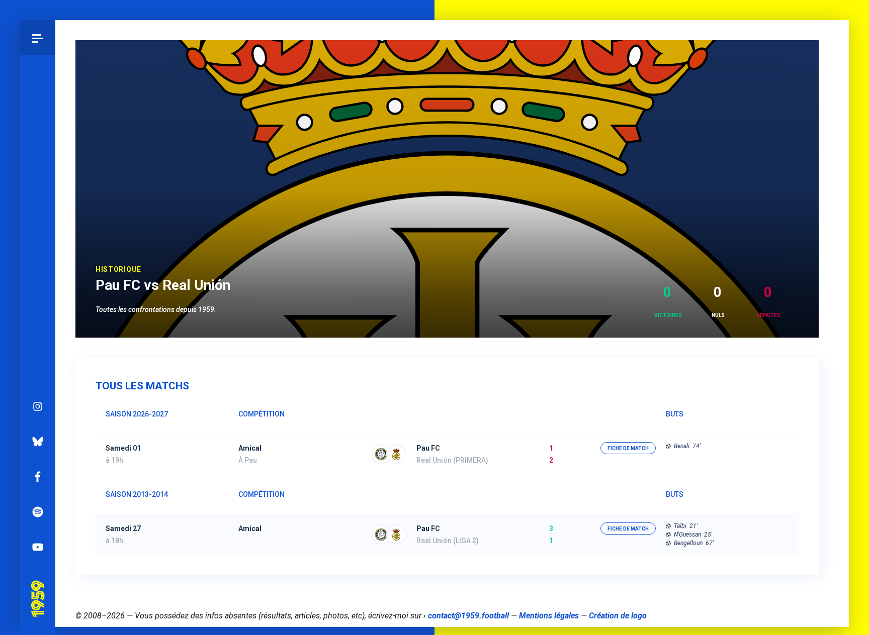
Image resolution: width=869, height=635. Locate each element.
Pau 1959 (37, 584)
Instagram (37, 406)
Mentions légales (549, 615)
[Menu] (37, 37)
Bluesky (37, 441)
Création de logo (618, 615)
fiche (628, 448)
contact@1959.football (468, 615)
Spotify (37, 512)
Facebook (37, 476)
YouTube (37, 547)
